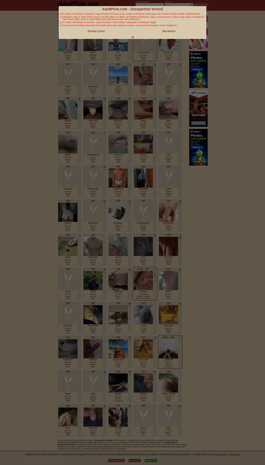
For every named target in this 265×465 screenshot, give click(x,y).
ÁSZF (153, 22)
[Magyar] (132, 37)
